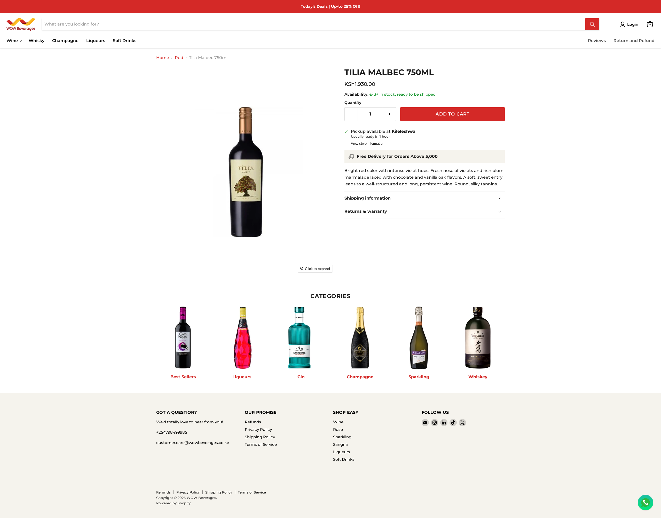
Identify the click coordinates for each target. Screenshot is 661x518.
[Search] (592, 24)
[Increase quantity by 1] (389, 114)
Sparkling (342, 436)
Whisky (36, 40)
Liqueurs (95, 40)
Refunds (253, 422)
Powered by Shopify (173, 503)
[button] (630, 24)
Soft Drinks (124, 40)
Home (162, 57)
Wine (12, 40)
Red (179, 57)
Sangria (340, 444)
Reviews (597, 40)
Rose (338, 429)
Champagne (65, 40)
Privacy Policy (258, 429)
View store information (367, 143)
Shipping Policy (260, 436)
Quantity (352, 103)
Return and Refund (634, 40)
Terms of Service (261, 444)
